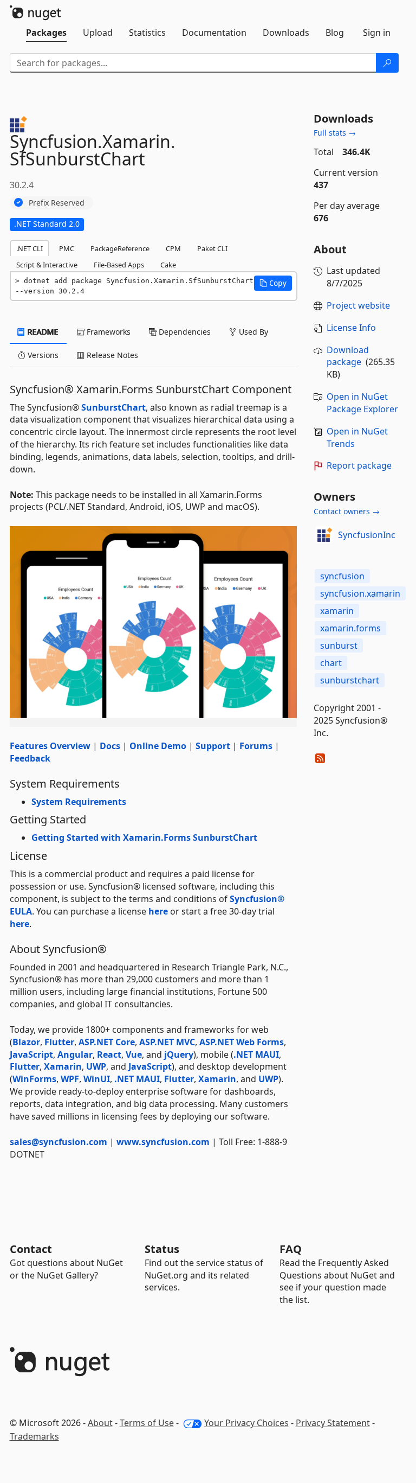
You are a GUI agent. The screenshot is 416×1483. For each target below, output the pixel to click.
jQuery (178, 1054)
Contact (31, 1249)
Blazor (26, 1042)
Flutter (59, 1042)
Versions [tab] (41, 355)
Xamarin (63, 1066)
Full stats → (335, 132)
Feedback (30, 758)
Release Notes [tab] (111, 355)
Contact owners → (347, 511)
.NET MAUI (256, 1054)
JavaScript (31, 1054)
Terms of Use (147, 1423)
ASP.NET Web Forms (241, 1042)
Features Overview (50, 746)
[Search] (387, 63)
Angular (75, 1054)
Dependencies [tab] (184, 332)
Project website (358, 305)
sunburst (339, 645)
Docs (110, 746)
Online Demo (157, 746)
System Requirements (78, 802)
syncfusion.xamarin (360, 593)
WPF (70, 1079)
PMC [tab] (66, 248)
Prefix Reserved (56, 202)
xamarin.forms (350, 628)
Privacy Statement (333, 1423)
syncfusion (342, 576)
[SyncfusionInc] (324, 535)
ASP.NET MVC (167, 1042)
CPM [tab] (173, 248)
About (100, 1423)
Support (213, 746)
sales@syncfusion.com (58, 1142)
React (109, 1054)
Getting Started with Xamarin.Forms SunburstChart (144, 837)
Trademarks (34, 1436)
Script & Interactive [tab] (46, 265)
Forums (255, 746)
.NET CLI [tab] (29, 248)
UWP (96, 1066)
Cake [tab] (168, 265)
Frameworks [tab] (107, 332)
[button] (273, 283)
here (158, 911)
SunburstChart (113, 407)
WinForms (34, 1079)
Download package (348, 356)
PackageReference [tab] (120, 248)
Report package (359, 465)
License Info (351, 328)
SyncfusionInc (366, 535)
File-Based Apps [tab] (119, 265)
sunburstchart (349, 680)
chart (331, 663)
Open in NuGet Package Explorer (362, 403)
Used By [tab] (252, 332)
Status (162, 1249)
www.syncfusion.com (163, 1142)
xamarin (337, 611)
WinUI (96, 1079)
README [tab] (41, 332)
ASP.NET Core (107, 1042)
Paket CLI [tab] (212, 248)
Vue (134, 1054)
